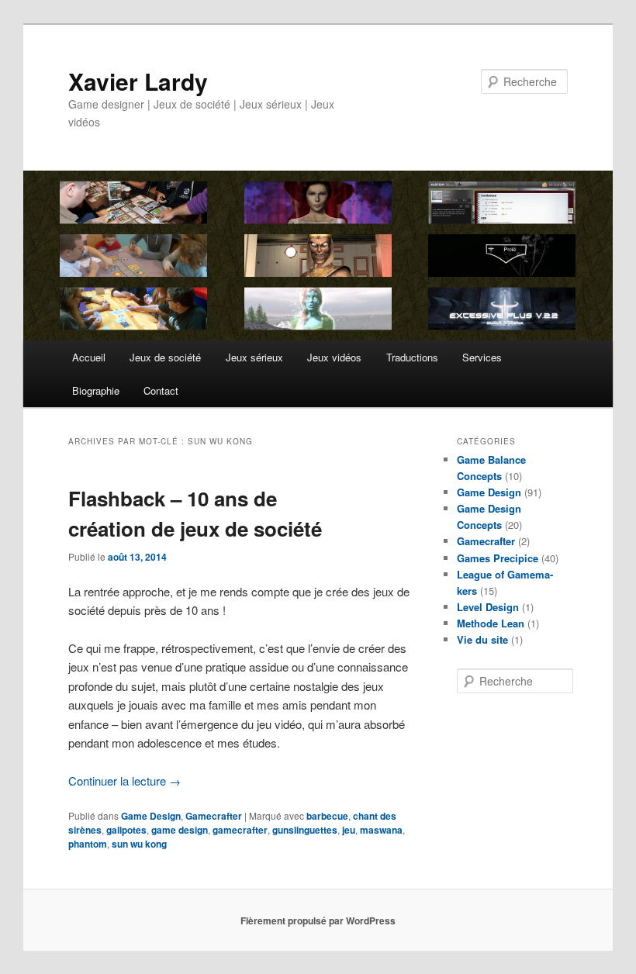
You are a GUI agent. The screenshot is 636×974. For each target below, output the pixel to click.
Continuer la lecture (124, 780)
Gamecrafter (213, 816)
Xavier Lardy (138, 81)
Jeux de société (165, 357)
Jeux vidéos (334, 357)
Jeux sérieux (254, 357)
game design (179, 830)
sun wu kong (139, 844)
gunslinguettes (304, 830)
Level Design (488, 606)
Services (482, 357)
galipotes (126, 830)
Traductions (412, 357)
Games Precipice (497, 558)
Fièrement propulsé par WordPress (318, 920)
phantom (87, 844)
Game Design (151, 816)
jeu (348, 830)
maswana (381, 830)
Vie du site (482, 639)
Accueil (88, 357)
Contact (160, 390)
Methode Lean (490, 623)
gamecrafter (240, 830)
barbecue (327, 816)
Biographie (95, 390)
